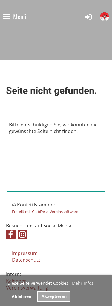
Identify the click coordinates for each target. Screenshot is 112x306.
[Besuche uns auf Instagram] (22, 235)
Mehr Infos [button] (82, 283)
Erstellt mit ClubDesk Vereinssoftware (45, 211)
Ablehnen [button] (21, 296)
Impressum (25, 253)
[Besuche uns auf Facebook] (11, 235)
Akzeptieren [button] (54, 296)
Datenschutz (26, 260)
